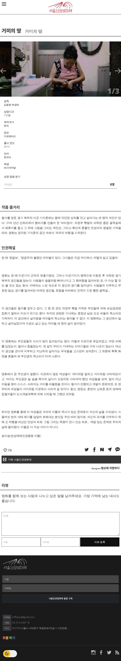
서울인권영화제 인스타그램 (93, 652)
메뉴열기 (4, 4)
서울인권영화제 (60, 7)
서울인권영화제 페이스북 (101, 652)
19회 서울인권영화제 (20, 459)
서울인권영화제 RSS (117, 652)
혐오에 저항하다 (110, 468)
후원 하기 (8, 638)
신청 (112, 184)
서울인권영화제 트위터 (109, 652)
